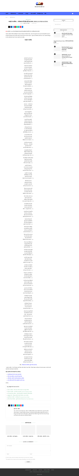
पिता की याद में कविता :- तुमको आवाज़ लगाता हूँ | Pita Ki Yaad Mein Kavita (20, 398)
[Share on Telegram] (18, 27)
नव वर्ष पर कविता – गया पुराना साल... (28, 436)
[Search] (70, 13)
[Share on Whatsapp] (17, 27)
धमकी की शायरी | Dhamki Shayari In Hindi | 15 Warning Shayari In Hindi (67, 56)
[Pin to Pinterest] (15, 27)
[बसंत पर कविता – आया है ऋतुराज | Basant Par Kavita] (13, 430)
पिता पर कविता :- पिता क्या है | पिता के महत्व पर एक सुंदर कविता (18, 389)
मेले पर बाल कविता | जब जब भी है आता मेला (15, 376)
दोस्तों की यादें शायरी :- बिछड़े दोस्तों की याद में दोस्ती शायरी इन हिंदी (67, 63)
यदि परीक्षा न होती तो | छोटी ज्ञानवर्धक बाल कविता (16, 378)
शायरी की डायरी (20, 13)
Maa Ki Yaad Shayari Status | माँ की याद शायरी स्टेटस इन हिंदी (63, 41)
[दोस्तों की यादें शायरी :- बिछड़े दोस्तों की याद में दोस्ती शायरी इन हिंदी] (57, 64)
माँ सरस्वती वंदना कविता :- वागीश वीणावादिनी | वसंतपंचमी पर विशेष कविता (20, 393)
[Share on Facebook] (11, 27)
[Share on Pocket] (20, 27)
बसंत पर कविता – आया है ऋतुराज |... (12, 436)
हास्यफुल (27, 13)
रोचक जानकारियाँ (33, 13)
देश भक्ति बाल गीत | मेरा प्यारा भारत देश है (14, 374)
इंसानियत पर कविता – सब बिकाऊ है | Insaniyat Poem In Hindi (18, 397)
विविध (45, 13)
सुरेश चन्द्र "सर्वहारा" (27, 23)
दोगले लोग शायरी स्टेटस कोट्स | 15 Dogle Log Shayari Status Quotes (67, 35)
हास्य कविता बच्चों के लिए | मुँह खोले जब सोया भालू (16, 380)
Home (7, 17)
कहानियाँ (7, 13)
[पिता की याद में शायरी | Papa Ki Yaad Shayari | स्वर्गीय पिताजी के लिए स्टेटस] (57, 49)
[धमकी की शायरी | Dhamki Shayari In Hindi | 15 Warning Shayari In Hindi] (57, 56)
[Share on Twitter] (13, 27)
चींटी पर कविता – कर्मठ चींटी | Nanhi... (44, 436)
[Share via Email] (22, 27)
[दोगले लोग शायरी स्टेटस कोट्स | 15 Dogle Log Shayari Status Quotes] (57, 35)
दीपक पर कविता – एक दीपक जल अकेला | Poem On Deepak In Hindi (20, 391)
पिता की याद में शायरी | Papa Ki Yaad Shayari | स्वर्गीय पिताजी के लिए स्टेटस (67, 48)
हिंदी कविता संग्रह (13, 13)
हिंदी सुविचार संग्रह (40, 13)
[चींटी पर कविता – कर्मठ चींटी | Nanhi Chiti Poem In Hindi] (43, 430)
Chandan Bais (47, 471)
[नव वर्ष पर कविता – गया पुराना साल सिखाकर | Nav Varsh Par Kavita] (28, 430)
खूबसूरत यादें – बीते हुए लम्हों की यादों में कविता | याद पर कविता (18, 395)
